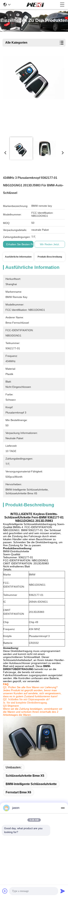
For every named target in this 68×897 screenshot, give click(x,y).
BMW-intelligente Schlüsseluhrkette (31, 784)
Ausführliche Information (18, 256)
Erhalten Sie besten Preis (21, 244)
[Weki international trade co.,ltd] (35, 4)
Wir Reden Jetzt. (50, 244)
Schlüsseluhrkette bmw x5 (25, 775)
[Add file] (5, 891)
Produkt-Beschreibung (50, 256)
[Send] (63, 891)
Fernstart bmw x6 (18, 792)
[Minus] (62, 808)
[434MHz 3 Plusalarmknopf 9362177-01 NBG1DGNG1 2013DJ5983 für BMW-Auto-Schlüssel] (33, 95)
